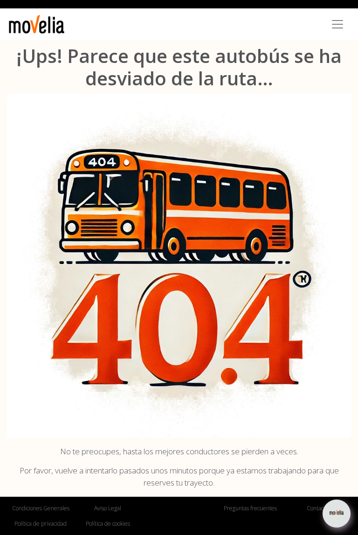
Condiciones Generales (40, 508)
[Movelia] (36, 24)
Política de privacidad (40, 524)
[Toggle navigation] (337, 24)
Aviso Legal (107, 508)
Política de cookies (108, 524)
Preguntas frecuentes (250, 508)
